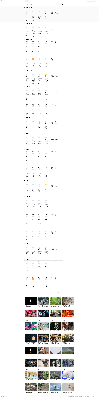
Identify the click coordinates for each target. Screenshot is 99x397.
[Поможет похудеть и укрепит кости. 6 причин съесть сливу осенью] (31, 327)
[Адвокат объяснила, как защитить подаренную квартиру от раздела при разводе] (68, 389)
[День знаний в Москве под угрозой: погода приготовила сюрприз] (55, 327)
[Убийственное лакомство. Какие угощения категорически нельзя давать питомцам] (68, 327)
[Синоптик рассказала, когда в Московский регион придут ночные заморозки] (31, 364)
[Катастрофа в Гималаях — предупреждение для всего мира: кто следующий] (43, 303)
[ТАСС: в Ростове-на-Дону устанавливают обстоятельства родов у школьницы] (68, 303)
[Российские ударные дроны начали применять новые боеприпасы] (31, 389)
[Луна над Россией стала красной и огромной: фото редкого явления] (31, 340)
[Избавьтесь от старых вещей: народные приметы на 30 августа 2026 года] (43, 340)
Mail (1, 396)
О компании (3, 396)
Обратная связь (88, 396)
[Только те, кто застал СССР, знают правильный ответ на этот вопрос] (68, 364)
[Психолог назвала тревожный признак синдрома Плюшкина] (55, 340)
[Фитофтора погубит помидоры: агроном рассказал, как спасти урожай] (68, 315)
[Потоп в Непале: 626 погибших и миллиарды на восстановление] (43, 389)
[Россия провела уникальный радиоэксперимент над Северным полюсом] (55, 389)
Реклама (7, 396)
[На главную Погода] (3, 1)
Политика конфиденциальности (74, 396)
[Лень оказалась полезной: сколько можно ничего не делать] (43, 352)
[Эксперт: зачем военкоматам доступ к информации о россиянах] (43, 364)
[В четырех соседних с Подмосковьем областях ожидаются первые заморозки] (68, 340)
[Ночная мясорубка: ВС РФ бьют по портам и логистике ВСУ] (43, 377)
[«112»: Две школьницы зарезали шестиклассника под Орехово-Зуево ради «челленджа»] (31, 303)
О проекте (69, 396)
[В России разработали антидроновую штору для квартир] (55, 352)
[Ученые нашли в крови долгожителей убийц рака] (43, 315)
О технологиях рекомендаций (82, 396)
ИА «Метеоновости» (96, 396)
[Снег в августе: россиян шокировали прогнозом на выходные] (55, 377)
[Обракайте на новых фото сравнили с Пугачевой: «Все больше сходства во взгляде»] (55, 364)
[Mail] (1, 1)
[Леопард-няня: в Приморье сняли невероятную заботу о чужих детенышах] (55, 303)
